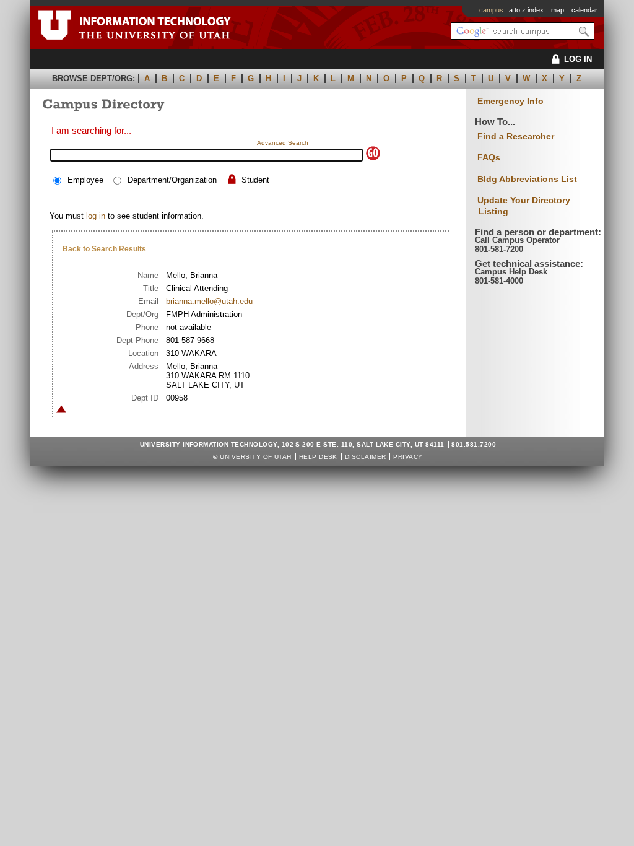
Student (255, 180)
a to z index (526, 10)
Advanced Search (282, 142)
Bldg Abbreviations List (527, 179)
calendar (584, 10)
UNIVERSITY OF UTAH (256, 456)
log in (95, 215)
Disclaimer (365, 456)
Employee (85, 180)
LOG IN (578, 59)
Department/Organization (172, 180)
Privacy (407, 456)
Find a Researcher (515, 136)
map (557, 10)
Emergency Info (510, 101)
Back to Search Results (104, 249)
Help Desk (318, 456)
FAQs (488, 157)
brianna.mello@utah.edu (209, 301)
